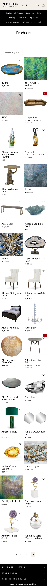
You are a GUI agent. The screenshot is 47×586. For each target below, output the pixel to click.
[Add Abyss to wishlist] (43, 167)
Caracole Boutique (12, 22)
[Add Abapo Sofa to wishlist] (43, 95)
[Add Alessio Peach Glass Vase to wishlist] (20, 338)
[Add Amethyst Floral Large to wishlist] (43, 479)
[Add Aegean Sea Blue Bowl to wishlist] (43, 201)
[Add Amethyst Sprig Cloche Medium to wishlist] (43, 513)
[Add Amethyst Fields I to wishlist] (20, 479)
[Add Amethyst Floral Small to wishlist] (20, 513)
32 (27, 554)
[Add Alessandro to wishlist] (43, 305)
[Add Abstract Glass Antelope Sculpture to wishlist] (43, 130)
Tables (39, 13)
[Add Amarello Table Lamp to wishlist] (20, 409)
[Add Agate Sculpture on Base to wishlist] (43, 236)
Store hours (10, 573)
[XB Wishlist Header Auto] (37, 5)
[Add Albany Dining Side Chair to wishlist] (43, 271)
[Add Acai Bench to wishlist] (20, 201)
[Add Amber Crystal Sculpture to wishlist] (20, 444)
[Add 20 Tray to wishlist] (20, 60)
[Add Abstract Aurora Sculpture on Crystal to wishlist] (20, 130)
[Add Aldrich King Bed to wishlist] (20, 305)
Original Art (33, 17)
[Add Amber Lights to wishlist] (43, 444)
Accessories (22, 17)
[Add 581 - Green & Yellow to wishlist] (43, 60)
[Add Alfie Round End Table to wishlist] (43, 338)
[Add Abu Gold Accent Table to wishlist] (20, 167)
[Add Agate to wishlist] (20, 236)
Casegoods (30, 13)
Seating (12, 17)
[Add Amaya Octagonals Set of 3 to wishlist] (43, 409)
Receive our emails (14, 579)
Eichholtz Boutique (29, 22)
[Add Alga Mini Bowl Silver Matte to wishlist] (20, 375)
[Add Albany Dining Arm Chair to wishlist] (20, 271)
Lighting (9, 13)
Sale (39, 22)
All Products (19, 13)
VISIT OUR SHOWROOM (14, 567)
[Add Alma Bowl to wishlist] (43, 375)
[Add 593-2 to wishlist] (20, 95)
